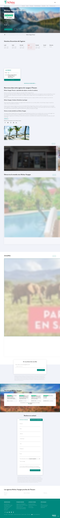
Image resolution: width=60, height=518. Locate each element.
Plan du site (29, 514)
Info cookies (6, 514)
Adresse (21, 433)
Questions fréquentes (44, 506)
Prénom (21, 423)
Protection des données (17, 514)
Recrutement (6, 509)
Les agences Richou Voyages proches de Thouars (19, 489)
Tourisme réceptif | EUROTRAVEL (21, 508)
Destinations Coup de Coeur (32, 505)
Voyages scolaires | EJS (19, 506)
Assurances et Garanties (44, 505)
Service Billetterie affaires (7, 506)
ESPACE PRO (43, 507)
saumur (5, 494)
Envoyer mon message (35, 470)
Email (21, 453)
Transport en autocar (7, 507)
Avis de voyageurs (31, 507)
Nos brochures (30, 506)
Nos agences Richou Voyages (8, 505)
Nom (21, 428)
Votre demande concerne (24, 458)
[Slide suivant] (54, 144)
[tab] (23, 420)
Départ (6, 72)
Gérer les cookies (23, 514)
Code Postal (22, 438)
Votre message (22, 461)
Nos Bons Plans (6, 508)
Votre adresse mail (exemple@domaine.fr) (23, 364)
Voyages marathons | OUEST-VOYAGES (22, 505)
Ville (20, 443)
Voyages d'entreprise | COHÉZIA (21, 507)
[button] (55, 2)
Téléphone (22, 448)
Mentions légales (10, 514)
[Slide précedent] (52, 144)
